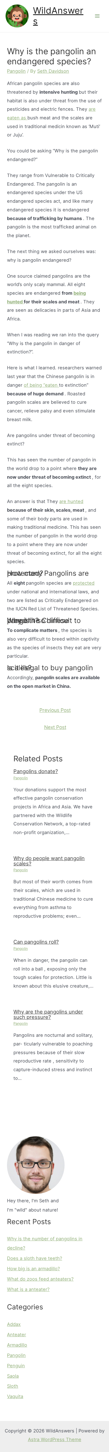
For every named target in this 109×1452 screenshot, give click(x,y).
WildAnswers (58, 16)
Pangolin (16, 71)
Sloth (12, 1386)
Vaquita (15, 1396)
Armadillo (17, 1345)
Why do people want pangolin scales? (49, 860)
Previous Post (55, 710)
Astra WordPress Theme (54, 1439)
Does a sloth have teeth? (34, 1258)
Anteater (16, 1334)
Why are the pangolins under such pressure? (48, 1014)
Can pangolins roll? (36, 942)
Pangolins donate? (35, 771)
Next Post (55, 727)
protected (83, 583)
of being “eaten (41, 385)
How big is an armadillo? (33, 1268)
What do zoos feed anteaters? (40, 1279)
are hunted (71, 501)
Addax (14, 1324)
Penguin (16, 1365)
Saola (13, 1376)
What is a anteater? (28, 1289)
